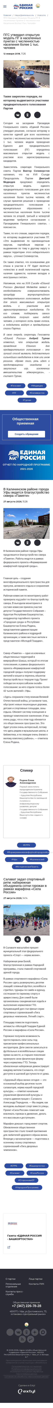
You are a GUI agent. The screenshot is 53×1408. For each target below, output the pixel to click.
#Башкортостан (37, 1166)
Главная (7, 15)
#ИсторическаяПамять (27, 866)
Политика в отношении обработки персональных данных (26, 1372)
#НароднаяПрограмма (27, 1187)
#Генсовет (16, 385)
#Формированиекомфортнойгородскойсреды (28, 852)
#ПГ (14, 393)
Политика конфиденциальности (26, 1369)
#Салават (15, 1173)
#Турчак (27, 400)
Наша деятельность (24, 15)
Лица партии (35, 1279)
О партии (10, 1279)
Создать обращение (26, 434)
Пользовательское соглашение (27, 1366)
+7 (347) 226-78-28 (26, 1306)
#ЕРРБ (26, 845)
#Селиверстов (37, 393)
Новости (41, 15)
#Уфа (14, 859)
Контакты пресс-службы (14, 1293)
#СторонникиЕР (26, 1180)
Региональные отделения (13, 1285)
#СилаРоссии (37, 1173)
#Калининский (37, 859)
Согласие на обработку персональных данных (26, 1376)
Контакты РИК (36, 1284)
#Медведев (37, 385)
